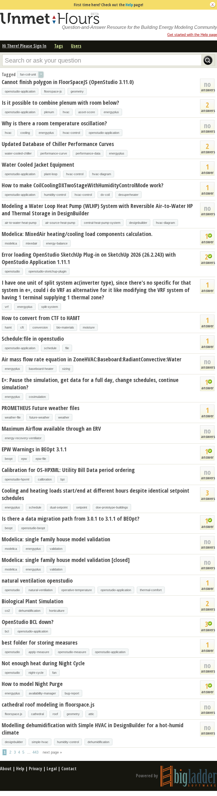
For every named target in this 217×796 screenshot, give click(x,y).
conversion (40, 327)
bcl (7, 631)
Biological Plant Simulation (32, 601)
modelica (11, 243)
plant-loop (50, 174)
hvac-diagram (101, 174)
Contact (69, 768)
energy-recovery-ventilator (23, 438)
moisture (89, 327)
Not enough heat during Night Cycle (43, 663)
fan (54, 672)
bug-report (72, 693)
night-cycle (36, 672)
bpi (62, 479)
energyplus (111, 112)
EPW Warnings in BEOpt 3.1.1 (34, 449)
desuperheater (128, 194)
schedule (50, 348)
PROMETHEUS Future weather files (40, 408)
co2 (7, 610)
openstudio (12, 271)
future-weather (39, 417)
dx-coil (105, 194)
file (67, 348)
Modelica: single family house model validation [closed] (66, 560)
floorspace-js (53, 91)
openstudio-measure (72, 652)
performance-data (88, 153)
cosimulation (37, 396)
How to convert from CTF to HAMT (41, 318)
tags (58, 46)
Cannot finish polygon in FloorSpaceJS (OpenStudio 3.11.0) (68, 82)
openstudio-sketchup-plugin (47, 271)
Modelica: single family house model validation (56, 539)
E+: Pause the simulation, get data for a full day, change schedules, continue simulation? (90, 383)
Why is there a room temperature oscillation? (54, 123)
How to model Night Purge (32, 684)
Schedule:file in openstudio (33, 338)
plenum (49, 112)
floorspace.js (13, 714)
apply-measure (39, 652)
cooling (25, 132)
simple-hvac (40, 742)
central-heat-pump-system (102, 222)
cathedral (37, 714)
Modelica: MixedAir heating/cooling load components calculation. (77, 234)
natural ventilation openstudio (37, 580)
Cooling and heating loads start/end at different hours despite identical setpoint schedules (95, 494)
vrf (6, 306)
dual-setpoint (59, 507)
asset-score (86, 112)
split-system (49, 306)
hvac (66, 112)
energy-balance (57, 243)
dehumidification (29, 610)
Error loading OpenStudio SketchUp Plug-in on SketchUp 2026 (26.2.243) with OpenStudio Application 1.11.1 (89, 258)
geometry (77, 91)
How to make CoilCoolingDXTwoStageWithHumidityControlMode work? (82, 185)
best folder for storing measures (39, 642)
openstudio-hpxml (17, 479)
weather (63, 417)
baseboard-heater (41, 368)
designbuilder (138, 222)
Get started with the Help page (192, 35)
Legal (52, 768)
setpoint (81, 507)
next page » (52, 752)
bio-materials (65, 327)
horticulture (56, 610)
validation (56, 548)
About (6, 768)
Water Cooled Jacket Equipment (38, 164)
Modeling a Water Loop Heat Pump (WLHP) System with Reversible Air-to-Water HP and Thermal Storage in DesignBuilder (97, 209)
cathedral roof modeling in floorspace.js (48, 704)
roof (55, 714)
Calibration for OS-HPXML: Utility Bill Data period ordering (68, 470)
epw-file (41, 458)
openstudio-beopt (33, 528)
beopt (8, 458)
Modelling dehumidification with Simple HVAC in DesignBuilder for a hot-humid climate (92, 728)
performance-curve (53, 153)
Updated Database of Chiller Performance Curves (58, 144)
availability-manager (42, 693)
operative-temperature (76, 590)
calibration (45, 479)
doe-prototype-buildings (112, 507)
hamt (8, 327)
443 (35, 752)
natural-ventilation (41, 590)
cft (22, 327)
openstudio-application (20, 91)
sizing (66, 368)
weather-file (13, 417)
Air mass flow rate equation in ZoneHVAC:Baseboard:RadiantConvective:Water (91, 359)
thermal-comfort (151, 590)
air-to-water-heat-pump (20, 222)
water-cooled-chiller (18, 153)
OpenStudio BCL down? (27, 622)
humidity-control (55, 194)
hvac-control (71, 132)
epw (24, 458)
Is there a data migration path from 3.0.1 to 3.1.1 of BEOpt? (70, 518)
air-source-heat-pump (60, 222)
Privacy (35, 768)
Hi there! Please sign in (24, 46)
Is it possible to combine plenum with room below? (60, 102)
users (76, 46)
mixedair (31, 243)
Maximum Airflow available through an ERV (51, 428)
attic (91, 714)
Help (129, 4)
